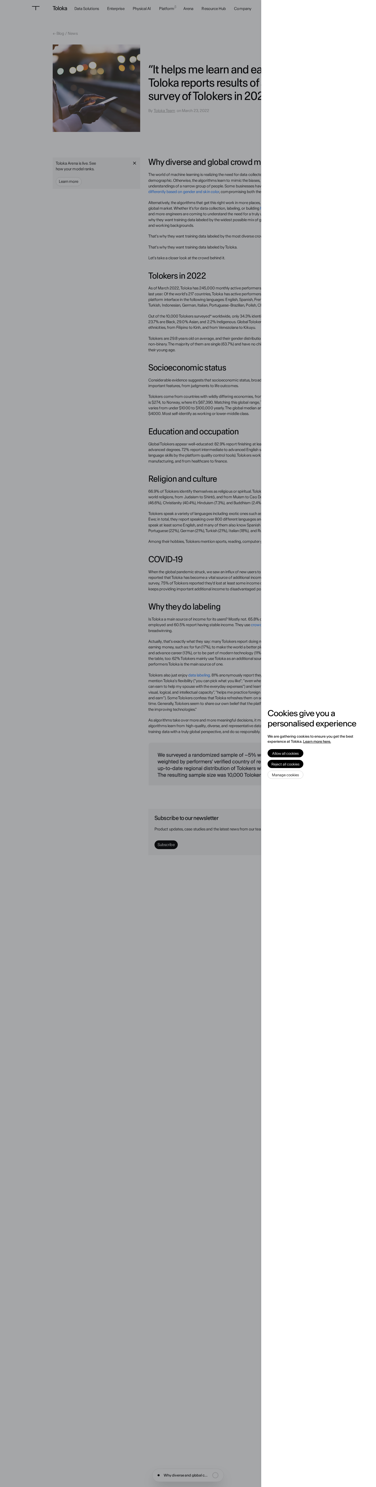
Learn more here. (317, 741)
